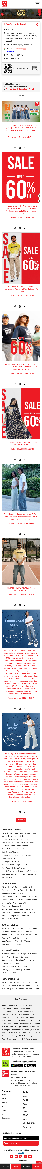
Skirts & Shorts (22, 839)
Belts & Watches (18, 868)
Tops (16, 833)
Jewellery (30, 874)
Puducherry (35, 1083)
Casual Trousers (8, 897)
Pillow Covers (17, 986)
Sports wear (23, 903)
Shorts (4, 900)
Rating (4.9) (11, 49)
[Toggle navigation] (37, 4)
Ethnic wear (19, 900)
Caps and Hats (27, 913)
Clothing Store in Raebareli (16, 87)
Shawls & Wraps (8, 865)
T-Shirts (4, 887)
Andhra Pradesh (17, 1080)
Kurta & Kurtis (22, 846)
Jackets (30, 890)
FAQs (4, 1110)
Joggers (34, 897)
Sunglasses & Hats (9, 874)
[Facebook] (15, 148)
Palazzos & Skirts (8, 858)
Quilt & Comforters (21, 982)
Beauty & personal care (10, 878)
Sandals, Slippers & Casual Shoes (14, 938)
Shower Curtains (18, 989)
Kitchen (29, 989)
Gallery (4, 1102)
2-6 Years (26, 941)
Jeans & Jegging (21, 836)
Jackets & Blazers (8, 846)
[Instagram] (20, 148)
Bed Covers (6, 986)
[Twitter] (24, 148)
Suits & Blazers (19, 890)
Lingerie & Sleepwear (9, 871)
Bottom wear (21, 928)
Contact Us (6, 1118)
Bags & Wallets (22, 865)
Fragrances (6, 906)
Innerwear (25, 916)
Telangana (29, 1086)
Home (4, 1095)
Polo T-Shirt (13, 887)
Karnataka (29, 1080)
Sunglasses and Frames (11, 913)
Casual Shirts (25, 887)
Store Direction (12, 58)
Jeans (24, 893)
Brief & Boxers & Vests (10, 919)
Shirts (11, 928)
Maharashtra (23, 1083)
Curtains (28, 986)
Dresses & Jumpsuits (28, 833)
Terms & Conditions (21, 1160)
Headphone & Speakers (10, 916)
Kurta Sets (21, 849)
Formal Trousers (22, 897)
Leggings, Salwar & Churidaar (13, 862)
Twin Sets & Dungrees (29, 935)
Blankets (33, 982)
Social (4, 1099)
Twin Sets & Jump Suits (25, 960)
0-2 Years (16, 941)
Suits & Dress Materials (10, 852)
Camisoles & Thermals (28, 871)
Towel (35, 986)
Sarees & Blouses (8, 849)
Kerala (13, 1083)
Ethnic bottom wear (9, 903)
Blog (3, 1106)
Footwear (21, 874)
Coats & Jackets (25, 932)
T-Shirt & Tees (7, 833)
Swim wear (6, 868)
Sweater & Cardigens (9, 932)
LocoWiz (21, 1153)
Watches (28, 909)
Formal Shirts (7, 890)
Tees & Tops (21, 954)
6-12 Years (6, 944)
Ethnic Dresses (26, 855)
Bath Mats (5, 989)
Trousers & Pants (8, 839)
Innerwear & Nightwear (10, 935)
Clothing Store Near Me (12, 84)
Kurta (11, 900)
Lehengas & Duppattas (10, 855)
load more (21, 820)
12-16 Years (16, 944)
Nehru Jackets (31, 900)
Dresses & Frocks (8, 954)
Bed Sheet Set (7, 982)
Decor (36, 989)
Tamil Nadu (17, 1086)
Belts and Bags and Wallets (12, 909)
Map (3, 1114)
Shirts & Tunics (7, 836)
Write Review (10, 51)
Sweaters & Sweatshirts (26, 842)
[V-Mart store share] (37, 25)
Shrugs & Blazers (8, 842)
